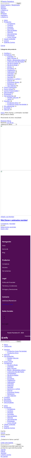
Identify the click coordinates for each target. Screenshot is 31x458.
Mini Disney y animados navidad (14, 220)
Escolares (10, 68)
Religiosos (10, 84)
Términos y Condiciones (9, 286)
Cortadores (11, 23)
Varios (9, 99)
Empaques (11, 35)
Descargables (12, 30)
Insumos (10, 27)
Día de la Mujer (12, 65)
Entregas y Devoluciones (9, 289)
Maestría (10, 75)
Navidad (10, 77)
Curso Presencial (10, 87)
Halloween (11, 72)
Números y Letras (13, 79)
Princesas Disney (13, 82)
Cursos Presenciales (11, 91)
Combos (10, 25)
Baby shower (12, 58)
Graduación (11, 70)
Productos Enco (13, 103)
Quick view (4, 229)
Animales (10, 56)
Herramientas (12, 34)
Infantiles (10, 74)
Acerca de (5, 249)
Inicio (3, 113)
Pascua (9, 80)
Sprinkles (10, 29)
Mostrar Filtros (6, 121)
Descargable (8, 92)
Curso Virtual (11, 37)
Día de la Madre (12, 63)
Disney (9, 67)
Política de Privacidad (8, 282)
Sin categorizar (9, 106)
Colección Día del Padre (15, 62)
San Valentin (11, 86)
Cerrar (3, 45)
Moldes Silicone (12, 97)
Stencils (10, 32)
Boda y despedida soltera (16, 60)
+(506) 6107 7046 (7, 304)
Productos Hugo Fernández (17, 104)
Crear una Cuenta (7, 443)
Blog (3, 252)
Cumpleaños (11, 373)
